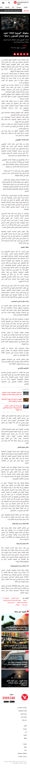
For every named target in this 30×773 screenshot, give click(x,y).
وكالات (24, 45)
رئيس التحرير (23, 714)
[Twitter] (12, 698)
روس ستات (24, 605)
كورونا (25, 600)
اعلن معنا (24, 720)
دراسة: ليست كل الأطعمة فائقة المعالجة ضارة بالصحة (15, 647)
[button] (15, 22)
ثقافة (25, 738)
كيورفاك (18, 605)
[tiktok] (5, 698)
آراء (13, 7)
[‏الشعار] (26, 16)
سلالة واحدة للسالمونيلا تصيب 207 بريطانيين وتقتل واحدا (16, 628)
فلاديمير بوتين (10, 602)
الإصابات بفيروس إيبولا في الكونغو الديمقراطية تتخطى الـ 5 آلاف (15, 664)
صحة (16, 611)
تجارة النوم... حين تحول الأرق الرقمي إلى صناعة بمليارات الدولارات (17, 683)
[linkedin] (6, 698)
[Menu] (3, 3)
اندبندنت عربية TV (22, 756)
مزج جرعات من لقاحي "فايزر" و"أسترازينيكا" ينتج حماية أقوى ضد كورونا (12, 408)
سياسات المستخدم (22, 708)
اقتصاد (7, 7)
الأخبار (25, 7)
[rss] (3, 698)
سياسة (19, 7)
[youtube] (8, 698)
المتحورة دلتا (6, 598)
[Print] (15, 54)
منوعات (25, 744)
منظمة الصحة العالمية (22, 602)
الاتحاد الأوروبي (15, 598)
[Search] (9, 3)
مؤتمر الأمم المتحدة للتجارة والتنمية (12, 600)
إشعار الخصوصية (22, 711)
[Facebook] (14, 698)
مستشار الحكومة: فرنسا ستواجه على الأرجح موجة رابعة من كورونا (12, 393)
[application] (15, 22)
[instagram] (10, 698)
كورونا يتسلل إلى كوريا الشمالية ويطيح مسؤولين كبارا (12, 400)
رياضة (25, 747)
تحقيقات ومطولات (22, 753)
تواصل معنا (24, 717)
